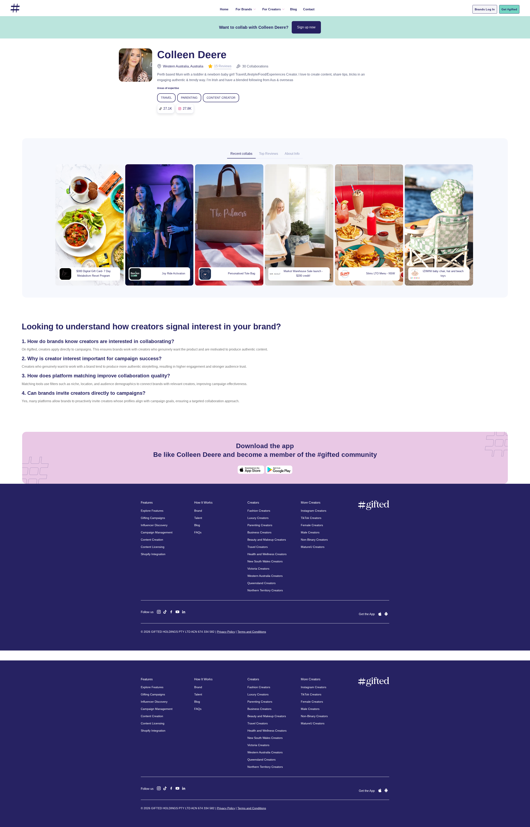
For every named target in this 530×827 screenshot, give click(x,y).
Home (224, 9)
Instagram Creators (313, 510)
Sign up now (306, 27)
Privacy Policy (226, 631)
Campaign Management (156, 532)
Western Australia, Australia (183, 66)
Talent (198, 518)
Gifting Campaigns (153, 518)
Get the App (367, 614)
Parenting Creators (259, 525)
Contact (308, 9)
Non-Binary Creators (314, 539)
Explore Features (152, 510)
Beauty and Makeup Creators (266, 539)
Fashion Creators (258, 510)
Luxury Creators (258, 518)
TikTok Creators (311, 518)
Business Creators (259, 532)
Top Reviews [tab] (268, 153)
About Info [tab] (292, 153)
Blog (293, 9)
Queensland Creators (261, 583)
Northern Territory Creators (265, 590)
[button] (245, 9)
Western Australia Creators (265, 575)
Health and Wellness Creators (267, 554)
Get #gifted (509, 9)
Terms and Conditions (251, 631)
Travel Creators (257, 547)
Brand (198, 510)
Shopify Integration (153, 554)
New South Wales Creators (265, 561)
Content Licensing (152, 547)
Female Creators (312, 525)
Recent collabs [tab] (241, 153)
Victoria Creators (258, 568)
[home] (15, 8)
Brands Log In (485, 9)
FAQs (197, 532)
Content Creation (152, 539)
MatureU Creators (312, 547)
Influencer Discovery (154, 525)
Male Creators (310, 532)
